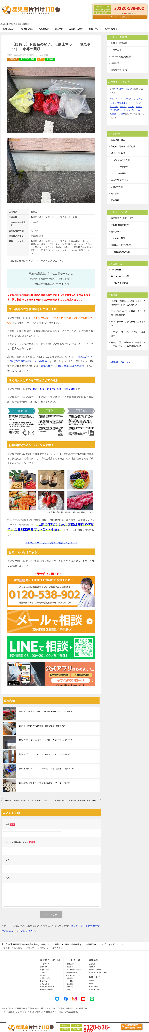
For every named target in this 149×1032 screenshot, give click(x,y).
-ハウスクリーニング (73, 975)
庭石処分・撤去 (118, 140)
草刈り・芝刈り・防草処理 (123, 146)
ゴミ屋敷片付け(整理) (121, 56)
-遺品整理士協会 (94, 989)
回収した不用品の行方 (121, 245)
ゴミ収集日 (116, 269)
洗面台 (123, 106)
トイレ (131, 106)
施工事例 (59, 29)
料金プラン (94, 29)
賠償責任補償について (47, 987)
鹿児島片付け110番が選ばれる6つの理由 (62, 366)
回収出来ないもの (122, 252)
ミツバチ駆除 (120, 173)
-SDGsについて (94, 983)
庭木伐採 (115, 193)
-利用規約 (92, 967)
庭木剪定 (115, 200)
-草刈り (68, 989)
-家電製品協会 (93, 986)
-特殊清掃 (69, 978)
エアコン (128, 99)
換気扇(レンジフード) (127, 103)
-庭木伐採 (69, 984)
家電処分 (50, 59)
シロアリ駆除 (117, 187)
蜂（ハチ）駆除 (118, 153)
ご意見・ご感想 (76, 29)
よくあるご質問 (118, 238)
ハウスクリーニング (123, 89)
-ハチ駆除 (69, 981)
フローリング (116, 99)
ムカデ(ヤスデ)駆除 (120, 180)
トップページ (44, 964)
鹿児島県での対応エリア (122, 218)
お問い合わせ (111, 29)
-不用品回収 (70, 964)
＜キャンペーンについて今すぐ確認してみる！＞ (51, 542)
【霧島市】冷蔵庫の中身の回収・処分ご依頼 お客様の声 (41, 726)
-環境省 (91, 981)
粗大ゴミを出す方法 (120, 276)
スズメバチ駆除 (121, 166)
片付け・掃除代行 (119, 43)
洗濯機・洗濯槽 (117, 114)
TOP (54, 944)
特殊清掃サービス (119, 70)
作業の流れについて (120, 225)
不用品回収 (116, 50)
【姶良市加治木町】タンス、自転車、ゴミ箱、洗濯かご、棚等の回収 (46, 769)
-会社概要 (92, 964)
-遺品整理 (69, 967)
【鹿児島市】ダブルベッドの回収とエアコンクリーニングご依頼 (44, 783)
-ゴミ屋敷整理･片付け (73, 970)
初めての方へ (9, 29)
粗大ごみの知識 (121, 283)
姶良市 (40, 59)
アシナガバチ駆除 (122, 160)
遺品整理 (115, 63)
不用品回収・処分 (28, 59)
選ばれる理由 (27, 29)
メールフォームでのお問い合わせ (120, 17)
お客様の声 (44, 29)
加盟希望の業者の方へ (120, 362)
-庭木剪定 (69, 987)
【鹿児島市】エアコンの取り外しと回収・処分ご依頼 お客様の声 (45, 740)
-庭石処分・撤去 (71, 972)
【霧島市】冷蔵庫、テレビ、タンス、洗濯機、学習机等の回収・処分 (27, 800)
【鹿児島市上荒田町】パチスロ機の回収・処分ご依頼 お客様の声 (45, 712)
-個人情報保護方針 (95, 970)
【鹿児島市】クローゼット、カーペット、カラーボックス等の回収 (45, 754)
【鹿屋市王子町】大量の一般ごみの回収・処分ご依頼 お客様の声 (77, 800)
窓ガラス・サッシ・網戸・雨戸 (128, 110)
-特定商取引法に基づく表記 (98, 972)
